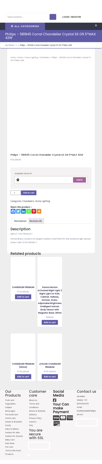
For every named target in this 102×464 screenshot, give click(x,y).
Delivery (33, 414)
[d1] (51, 91)
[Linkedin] (23, 211)
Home (13, 57)
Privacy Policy (35, 418)
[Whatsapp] (28, 211)
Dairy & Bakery (12, 428)
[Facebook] (13, 211)
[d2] (64, 134)
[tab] (96, 25)
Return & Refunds (37, 410)
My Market (9, 45)
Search (53, 17)
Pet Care (9, 446)
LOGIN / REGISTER (71, 16)
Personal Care (11, 414)
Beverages (10, 410)
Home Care (10, 418)
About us (33, 400)
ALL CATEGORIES (26, 26)
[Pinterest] (33, 211)
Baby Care (10, 439)
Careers (32, 421)
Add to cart (28, 193)
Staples (8, 407)
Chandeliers (45, 57)
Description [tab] (20, 220)
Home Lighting (31, 57)
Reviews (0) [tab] (36, 220)
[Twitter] (18, 211)
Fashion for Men (12, 432)
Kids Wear (10, 443)
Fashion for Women (14, 436)
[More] (39, 211)
